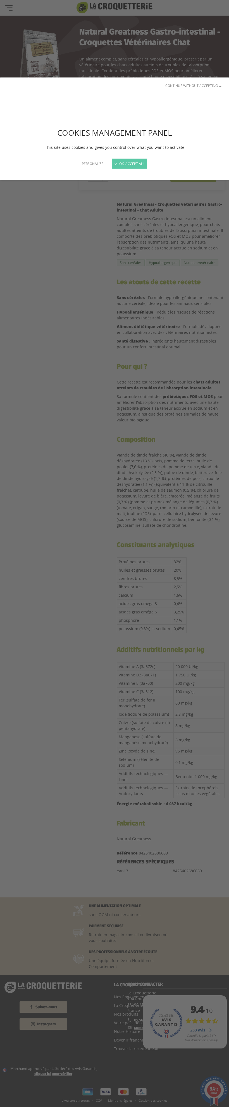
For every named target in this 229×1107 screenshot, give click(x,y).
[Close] (114, 553)
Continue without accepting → (193, 85)
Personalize (92, 163)
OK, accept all (131, 163)
